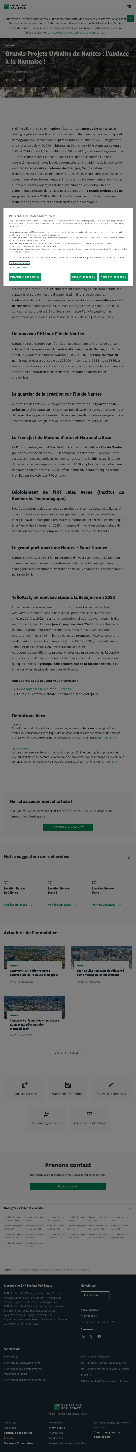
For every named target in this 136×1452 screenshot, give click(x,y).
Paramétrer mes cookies (24, 277)
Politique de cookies (19, 263)
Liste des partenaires (17, 267)
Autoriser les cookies (113, 277)
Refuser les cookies (83, 277)
